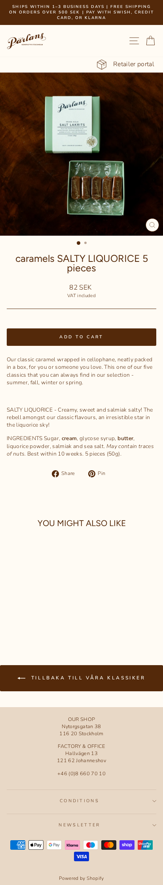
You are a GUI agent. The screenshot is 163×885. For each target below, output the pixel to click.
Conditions (79, 801)
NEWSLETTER (79, 825)
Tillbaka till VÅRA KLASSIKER (86, 678)
